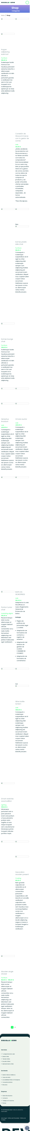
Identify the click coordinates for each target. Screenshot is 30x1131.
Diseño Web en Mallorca (8, 1075)
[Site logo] (8, 2)
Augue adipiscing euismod (5, 51)
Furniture (4, 58)
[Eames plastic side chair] (22, 216)
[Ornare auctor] (22, 395)
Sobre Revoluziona (7, 1095)
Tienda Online (6, 1059)
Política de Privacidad (13, 1118)
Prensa (4, 1103)
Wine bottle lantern (19, 702)
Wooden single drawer (7, 972)
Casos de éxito (6, 1077)
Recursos (4, 1085)
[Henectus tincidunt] (8, 395)
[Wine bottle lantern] (22, 675)
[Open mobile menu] (27, 2)
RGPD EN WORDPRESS (20, 593)
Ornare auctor (21, 419)
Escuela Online (6, 1061)
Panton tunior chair (6, 608)
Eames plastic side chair (21, 243)
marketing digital (7, 613)
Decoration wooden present (22, 873)
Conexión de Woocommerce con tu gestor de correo (22, 137)
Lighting (3, 805)
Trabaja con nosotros (8, 1100)
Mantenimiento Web (8, 1064)
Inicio (3, 15)
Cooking (18, 878)
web (16, 144)
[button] (27, 1128)
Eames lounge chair (7, 340)
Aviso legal (4, 1118)
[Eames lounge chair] (8, 265)
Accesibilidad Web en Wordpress (11, 1080)
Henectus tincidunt (5, 420)
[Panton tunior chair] (8, 533)
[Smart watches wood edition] (8, 725)
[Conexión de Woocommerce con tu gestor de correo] (22, 75)
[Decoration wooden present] (22, 848)
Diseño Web (5, 1056)
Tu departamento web (8, 1054)
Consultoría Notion (7, 1082)
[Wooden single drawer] (8, 898)
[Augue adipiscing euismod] (8, 25)
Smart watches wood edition (7, 800)
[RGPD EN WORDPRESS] (22, 533)
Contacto (5, 1098)
